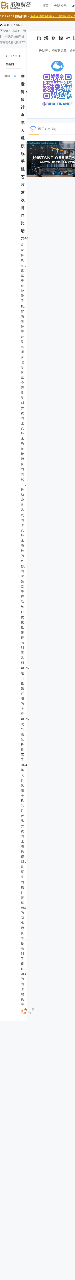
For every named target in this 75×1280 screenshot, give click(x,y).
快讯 (17, 25)
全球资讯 (60, 5)
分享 (25, 1011)
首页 (45, 5)
